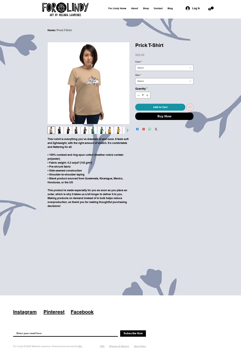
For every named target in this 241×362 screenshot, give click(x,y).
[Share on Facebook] (137, 129)
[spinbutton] (142, 95)
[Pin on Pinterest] (144, 129)
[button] (211, 8)
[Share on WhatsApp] (150, 129)
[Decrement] (138, 95)
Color (138, 61)
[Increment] (147, 95)
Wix (80, 346)
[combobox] (164, 68)
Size (138, 75)
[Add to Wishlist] (190, 107)
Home (51, 30)
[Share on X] (156, 129)
